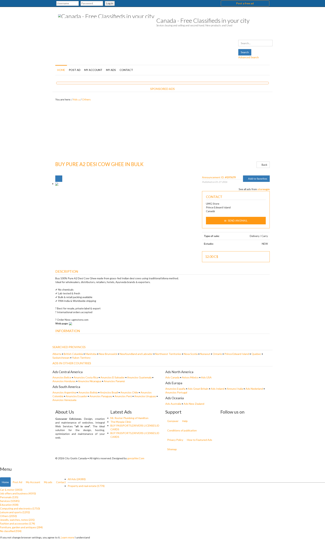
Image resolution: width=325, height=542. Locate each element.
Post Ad (74, 69)
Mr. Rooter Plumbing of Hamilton (129, 418)
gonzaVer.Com (135, 458)
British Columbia (73, 353)
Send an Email (237, 220)
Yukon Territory (81, 357)
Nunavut (205, 353)
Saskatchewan (61, 357)
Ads (75, 99)
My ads (111, 69)
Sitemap (172, 449)
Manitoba (90, 353)
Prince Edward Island (236, 353)
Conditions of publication (182, 430)
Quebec (256, 353)
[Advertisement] (162, 131)
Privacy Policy (175, 439)
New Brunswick (108, 353)
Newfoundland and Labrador (136, 353)
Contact (126, 69)
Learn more (67, 537)
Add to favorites (257, 178)
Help (185, 421)
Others (86, 99)
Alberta (56, 353)
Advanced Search (248, 57)
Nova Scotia (191, 353)
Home (61, 69)
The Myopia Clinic (120, 421)
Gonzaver (172, 421)
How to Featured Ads (199, 439)
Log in (109, 3)
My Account (93, 69)
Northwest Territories (168, 353)
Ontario (217, 353)
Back (264, 164)
